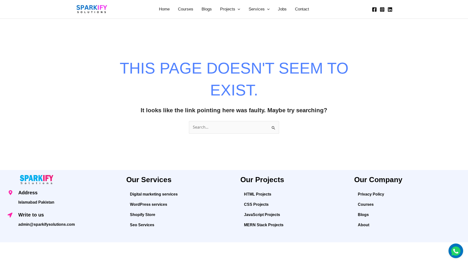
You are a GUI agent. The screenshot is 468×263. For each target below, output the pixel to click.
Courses (185, 9)
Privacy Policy (371, 194)
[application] (237, 9)
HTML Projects (257, 194)
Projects (227, 9)
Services (257, 9)
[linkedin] (390, 9)
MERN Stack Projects (263, 225)
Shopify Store (142, 215)
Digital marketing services (154, 194)
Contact (302, 9)
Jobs (282, 9)
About (363, 225)
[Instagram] (382, 9)
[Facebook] (374, 9)
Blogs (207, 9)
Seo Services (142, 225)
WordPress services (148, 204)
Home (164, 9)
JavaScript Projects (262, 215)
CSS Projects (256, 204)
